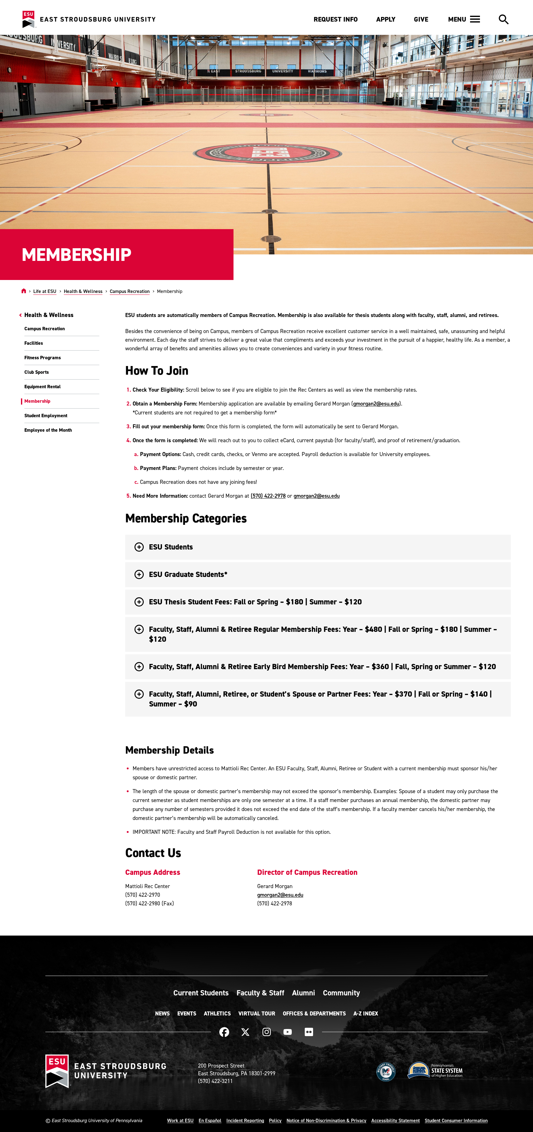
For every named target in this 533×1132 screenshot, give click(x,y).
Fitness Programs (42, 357)
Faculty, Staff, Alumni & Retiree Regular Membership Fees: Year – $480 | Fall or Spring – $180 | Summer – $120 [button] (323, 634)
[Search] (503, 19)
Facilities (33, 343)
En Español (210, 1120)
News (162, 1013)
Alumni (303, 993)
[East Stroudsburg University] (88, 19)
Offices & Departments (314, 1013)
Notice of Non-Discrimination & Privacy (326, 1120)
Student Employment (45, 415)
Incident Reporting (245, 1120)
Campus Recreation (130, 291)
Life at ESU (44, 291)
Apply (385, 19)
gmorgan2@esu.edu (376, 403)
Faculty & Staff (260, 993)
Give (421, 19)
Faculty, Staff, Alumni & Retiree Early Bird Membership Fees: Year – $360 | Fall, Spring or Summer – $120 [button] (322, 666)
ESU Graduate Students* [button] (188, 574)
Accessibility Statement (395, 1120)
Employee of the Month (48, 430)
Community (341, 993)
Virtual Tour (256, 1013)
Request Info (336, 19)
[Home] (24, 291)
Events (186, 1013)
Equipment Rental (42, 386)
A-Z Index (365, 1013)
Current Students (201, 993)
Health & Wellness (83, 291)
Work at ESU (180, 1120)
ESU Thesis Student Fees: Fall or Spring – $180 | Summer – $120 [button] (255, 602)
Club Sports (36, 372)
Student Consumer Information (456, 1120)
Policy (275, 1120)
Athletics (217, 1013)
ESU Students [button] (171, 547)
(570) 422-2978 (268, 495)
